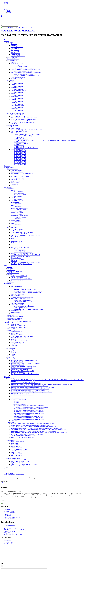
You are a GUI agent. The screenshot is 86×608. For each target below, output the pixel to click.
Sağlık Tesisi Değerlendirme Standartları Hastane (24, 119)
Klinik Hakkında (18, 191)
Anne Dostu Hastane (19, 249)
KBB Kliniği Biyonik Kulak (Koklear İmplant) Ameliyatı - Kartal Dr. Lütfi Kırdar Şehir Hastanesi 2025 (38, 429)
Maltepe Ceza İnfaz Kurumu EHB (20, 176)
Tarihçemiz (14, 44)
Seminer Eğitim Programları (18, 149)
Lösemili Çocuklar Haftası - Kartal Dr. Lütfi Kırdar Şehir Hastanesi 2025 (30, 425)
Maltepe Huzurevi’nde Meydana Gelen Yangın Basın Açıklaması (28, 390)
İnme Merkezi (14, 240)
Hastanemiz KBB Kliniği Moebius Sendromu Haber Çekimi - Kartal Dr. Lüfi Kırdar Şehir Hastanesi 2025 (39, 432)
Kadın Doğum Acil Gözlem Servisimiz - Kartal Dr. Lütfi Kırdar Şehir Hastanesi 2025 (33, 431)
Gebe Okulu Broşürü (16, 455)
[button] (6, 9)
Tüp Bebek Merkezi (16, 230)
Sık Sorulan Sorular (12, 359)
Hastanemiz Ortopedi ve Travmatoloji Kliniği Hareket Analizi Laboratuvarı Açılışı (32, 387)
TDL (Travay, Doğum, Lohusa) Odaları (21, 264)
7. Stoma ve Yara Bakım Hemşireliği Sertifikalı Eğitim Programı (31, 407)
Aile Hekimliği (15, 202)
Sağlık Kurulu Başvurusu (17, 304)
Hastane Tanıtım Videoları (14, 458)
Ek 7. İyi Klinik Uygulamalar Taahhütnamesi (26, 148)
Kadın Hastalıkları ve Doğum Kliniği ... (14, 474)
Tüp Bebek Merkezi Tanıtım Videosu (20, 463)
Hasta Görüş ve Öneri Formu (18, 325)
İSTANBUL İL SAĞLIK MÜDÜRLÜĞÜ (18, 31)
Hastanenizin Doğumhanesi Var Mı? (20, 372)
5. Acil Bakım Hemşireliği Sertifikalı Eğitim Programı (28, 416)
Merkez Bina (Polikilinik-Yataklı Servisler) (22, 173)
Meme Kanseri (15, 444)
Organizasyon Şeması (16, 78)
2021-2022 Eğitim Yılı (20, 158)
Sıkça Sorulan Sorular (20, 194)
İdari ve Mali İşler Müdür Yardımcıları (24, 68)
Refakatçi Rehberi (15, 312)
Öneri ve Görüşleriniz (13, 324)
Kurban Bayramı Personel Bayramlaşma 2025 (23, 435)
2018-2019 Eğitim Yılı (20, 154)
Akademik (7, 166)
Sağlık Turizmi (8, 265)
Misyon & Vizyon (12, 57)
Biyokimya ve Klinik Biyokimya (19, 215)
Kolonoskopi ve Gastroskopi (18, 450)
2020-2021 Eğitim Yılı (20, 157)
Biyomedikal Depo (16, 87)
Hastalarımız (10, 282)
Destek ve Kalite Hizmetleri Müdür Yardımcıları (26, 75)
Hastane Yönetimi (12, 60)
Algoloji (13, 205)
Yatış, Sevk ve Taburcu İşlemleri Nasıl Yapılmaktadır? (25, 374)
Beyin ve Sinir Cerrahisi (17, 212)
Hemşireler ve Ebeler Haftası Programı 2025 (22, 437)
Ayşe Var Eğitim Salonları (18, 179)
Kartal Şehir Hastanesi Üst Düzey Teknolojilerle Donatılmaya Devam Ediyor (31, 392)
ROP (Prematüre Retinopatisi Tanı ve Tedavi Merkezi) (25, 235)
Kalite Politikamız (15, 53)
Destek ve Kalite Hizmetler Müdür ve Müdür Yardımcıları (26, 72)
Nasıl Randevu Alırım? (17, 362)
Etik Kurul (13, 99)
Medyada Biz (11, 378)
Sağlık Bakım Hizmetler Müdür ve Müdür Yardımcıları (25, 69)
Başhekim (13, 62)
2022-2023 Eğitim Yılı (20, 160)
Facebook (13, 353)
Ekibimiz (9, 274)
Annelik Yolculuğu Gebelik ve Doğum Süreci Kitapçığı (25, 255)
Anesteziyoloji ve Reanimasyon (19, 208)
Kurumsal (6, 41)
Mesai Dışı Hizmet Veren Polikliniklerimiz (22, 297)
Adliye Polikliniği (15, 181)
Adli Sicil (13, 81)
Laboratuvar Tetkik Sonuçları (15, 316)
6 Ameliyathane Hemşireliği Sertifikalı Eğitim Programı (28, 410)
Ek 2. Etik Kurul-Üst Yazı (21, 139)
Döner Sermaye (15, 96)
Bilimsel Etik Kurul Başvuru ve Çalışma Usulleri (27, 134)
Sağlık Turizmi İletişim (13, 273)
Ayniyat (13, 84)
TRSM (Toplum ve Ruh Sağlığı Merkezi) (22, 232)
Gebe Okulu (14, 261)
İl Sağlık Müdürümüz (13, 59)
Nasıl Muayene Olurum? (17, 294)
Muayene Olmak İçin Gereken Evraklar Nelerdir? (24, 366)
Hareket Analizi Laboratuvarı (18, 243)
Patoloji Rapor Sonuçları (13, 319)
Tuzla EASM (14, 184)
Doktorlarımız (18, 196)
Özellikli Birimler (12, 227)
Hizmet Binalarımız (9, 167)
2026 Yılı (16, 401)
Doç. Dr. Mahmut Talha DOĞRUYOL (21, 279)
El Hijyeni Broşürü (16, 452)
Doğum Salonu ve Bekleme (18, 259)
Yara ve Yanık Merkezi (17, 172)
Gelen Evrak (14, 102)
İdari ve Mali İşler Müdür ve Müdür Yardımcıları (23, 65)
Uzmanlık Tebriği (8, 473)
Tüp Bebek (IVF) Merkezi (18, 453)
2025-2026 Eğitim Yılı (20, 164)
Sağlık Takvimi (15, 420)
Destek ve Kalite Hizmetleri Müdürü (23, 74)
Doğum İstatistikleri (16, 258)
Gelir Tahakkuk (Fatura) (17, 105)
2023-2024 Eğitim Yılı (20, 161)
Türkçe (6, 2)
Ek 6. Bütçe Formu (19, 146)
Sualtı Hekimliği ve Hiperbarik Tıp (20, 233)
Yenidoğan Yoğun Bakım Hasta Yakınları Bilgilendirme (28, 291)
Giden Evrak (14, 108)
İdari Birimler (11, 80)
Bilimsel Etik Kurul (16, 133)
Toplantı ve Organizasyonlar (18, 399)
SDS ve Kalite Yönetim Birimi (15, 113)
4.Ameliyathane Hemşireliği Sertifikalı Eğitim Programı (29, 417)
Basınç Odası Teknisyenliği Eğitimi (23, 414)
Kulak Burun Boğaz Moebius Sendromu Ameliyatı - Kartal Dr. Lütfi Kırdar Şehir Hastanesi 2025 (36, 428)
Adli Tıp (13, 197)
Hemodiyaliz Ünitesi (16, 241)
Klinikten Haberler (19, 193)
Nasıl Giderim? (11, 328)
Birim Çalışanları (18, 83)
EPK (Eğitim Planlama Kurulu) (19, 131)
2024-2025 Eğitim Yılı (20, 163)
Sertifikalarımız (15, 51)
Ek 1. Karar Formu (19, 137)
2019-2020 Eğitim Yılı (20, 155)
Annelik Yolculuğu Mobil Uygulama (20, 256)
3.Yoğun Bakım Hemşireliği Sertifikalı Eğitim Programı (29, 419)
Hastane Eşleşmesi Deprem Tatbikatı (20, 393)
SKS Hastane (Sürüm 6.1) (18, 116)
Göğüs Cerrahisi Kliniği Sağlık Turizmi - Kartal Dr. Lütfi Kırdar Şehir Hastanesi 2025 (33, 426)
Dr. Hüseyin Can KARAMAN (19, 276)
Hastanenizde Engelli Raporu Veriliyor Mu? (22, 371)
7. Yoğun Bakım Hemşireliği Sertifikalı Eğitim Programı (29, 405)
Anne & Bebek (11, 246)
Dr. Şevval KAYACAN (17, 280)
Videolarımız (10, 422)
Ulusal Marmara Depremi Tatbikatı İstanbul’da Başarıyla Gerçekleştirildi (30, 389)
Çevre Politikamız (15, 54)
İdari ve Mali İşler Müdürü (21, 66)
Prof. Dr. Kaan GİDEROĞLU (19, 277)
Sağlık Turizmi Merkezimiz (14, 271)
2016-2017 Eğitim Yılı (20, 151)
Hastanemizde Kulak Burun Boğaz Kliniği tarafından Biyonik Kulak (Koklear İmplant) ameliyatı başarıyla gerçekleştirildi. (43, 384)
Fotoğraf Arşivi (15, 50)
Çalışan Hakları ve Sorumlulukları (23, 301)
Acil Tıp (13, 190)
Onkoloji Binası (15, 182)
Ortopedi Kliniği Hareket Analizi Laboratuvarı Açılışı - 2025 (27, 434)
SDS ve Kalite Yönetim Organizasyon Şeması (23, 122)
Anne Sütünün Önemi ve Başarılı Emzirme (22, 253)
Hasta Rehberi (11, 285)
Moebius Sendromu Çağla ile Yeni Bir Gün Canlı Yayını (25, 383)
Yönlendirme (7, 283)
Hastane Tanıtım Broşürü (17, 441)
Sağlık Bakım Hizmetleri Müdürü (23, 71)
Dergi (12, 126)
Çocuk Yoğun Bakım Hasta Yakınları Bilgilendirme (27, 292)
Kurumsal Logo (15, 48)
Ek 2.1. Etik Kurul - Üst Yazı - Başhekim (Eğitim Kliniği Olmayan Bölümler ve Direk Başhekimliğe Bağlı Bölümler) (45, 140)
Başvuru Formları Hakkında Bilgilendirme (25, 136)
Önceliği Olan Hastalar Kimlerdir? (20, 369)
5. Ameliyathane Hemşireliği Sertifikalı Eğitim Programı (29, 411)
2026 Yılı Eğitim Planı (17, 114)
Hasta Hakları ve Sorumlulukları (22, 300)
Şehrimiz (9, 267)
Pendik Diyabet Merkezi (17, 178)
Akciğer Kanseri (15, 443)
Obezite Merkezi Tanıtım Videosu (20, 461)
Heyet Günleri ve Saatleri (21, 307)
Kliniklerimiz (10, 188)
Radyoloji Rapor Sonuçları (14, 318)
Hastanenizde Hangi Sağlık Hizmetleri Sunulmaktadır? (25, 363)
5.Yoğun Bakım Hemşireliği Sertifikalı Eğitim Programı (29, 413)
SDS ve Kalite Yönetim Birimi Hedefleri (21, 120)
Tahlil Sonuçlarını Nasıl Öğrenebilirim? (21, 368)
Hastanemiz (10, 42)
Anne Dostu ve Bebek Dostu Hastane (21, 247)
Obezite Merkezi (15, 236)
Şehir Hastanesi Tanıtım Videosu (19, 459)
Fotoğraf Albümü (12, 467)
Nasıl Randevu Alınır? (17, 286)
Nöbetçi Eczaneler (15, 310)
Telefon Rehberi (11, 356)
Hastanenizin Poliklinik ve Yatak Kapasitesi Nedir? (24, 360)
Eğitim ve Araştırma (12, 125)
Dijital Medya (7, 377)
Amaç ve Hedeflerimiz (17, 47)
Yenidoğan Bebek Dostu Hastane (23, 252)
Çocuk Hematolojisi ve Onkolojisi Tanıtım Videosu (24, 464)
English (6, 3)
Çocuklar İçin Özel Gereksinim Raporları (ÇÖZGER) (28, 309)
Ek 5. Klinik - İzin (19, 145)
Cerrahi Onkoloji (15, 220)
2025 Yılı (16, 402)
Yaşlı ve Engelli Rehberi (17, 303)
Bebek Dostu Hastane (20, 250)
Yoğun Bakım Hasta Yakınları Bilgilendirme (25, 289)
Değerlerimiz (14, 45)
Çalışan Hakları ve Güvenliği (18, 90)
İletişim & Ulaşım (8, 322)
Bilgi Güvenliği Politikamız (18, 56)
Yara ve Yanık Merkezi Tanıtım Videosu (21, 466)
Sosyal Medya (11, 348)
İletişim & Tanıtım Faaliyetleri (15, 398)
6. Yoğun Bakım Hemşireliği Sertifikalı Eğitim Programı (29, 408)
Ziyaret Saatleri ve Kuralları (18, 288)
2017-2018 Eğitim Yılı (20, 152)
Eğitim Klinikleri (15, 128)
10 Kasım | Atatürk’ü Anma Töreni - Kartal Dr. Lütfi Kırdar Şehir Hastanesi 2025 (32, 423)
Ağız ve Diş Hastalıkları (17, 200)
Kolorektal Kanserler (16, 447)
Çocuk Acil (14, 223)
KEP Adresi (10, 357)
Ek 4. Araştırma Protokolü (21, 143)
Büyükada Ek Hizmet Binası (18, 175)
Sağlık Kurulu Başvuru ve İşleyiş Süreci (24, 306)
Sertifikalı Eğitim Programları (18, 404)
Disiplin (13, 93)
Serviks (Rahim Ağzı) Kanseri (19, 449)
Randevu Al (10, 315)
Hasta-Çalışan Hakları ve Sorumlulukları (21, 298)
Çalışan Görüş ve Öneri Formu (19, 327)
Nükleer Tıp (14, 238)
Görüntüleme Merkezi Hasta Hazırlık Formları (19, 321)
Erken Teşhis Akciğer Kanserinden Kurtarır (22, 395)
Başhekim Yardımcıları (17, 63)
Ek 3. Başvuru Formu (20, 142)
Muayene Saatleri (15, 295)
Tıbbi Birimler (8, 187)
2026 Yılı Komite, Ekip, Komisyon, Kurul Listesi (24, 117)
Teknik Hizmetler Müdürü (18, 77)
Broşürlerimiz (11, 440)
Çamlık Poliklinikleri (16, 170)
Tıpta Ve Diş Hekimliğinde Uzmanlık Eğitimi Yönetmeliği (26, 130)
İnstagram (13, 350)
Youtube (13, 354)
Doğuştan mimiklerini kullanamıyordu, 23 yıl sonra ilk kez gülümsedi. (29, 386)
